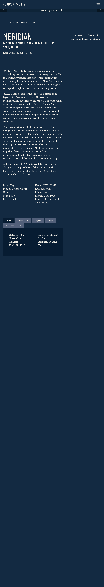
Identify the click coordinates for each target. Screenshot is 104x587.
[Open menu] (98, 4)
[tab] (8, 220)
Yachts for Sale (21, 22)
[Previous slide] (3, 10)
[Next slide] (100, 10)
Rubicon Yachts (8, 22)
